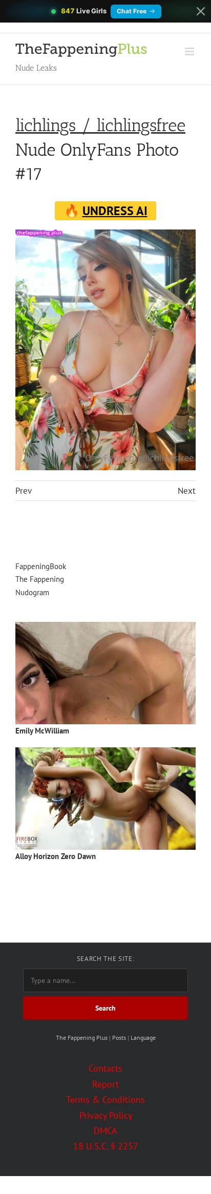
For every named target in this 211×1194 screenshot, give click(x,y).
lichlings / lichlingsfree (100, 125)
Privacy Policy (105, 1115)
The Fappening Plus (82, 1037)
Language (143, 1037)
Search (105, 1008)
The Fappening (39, 579)
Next (187, 490)
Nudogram (32, 592)
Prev (23, 490)
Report (105, 1084)
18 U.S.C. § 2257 (105, 1146)
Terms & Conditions (105, 1099)
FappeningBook (40, 566)
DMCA (105, 1131)
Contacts (105, 1068)
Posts (119, 1037)
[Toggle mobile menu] (190, 51)
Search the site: (105, 958)
